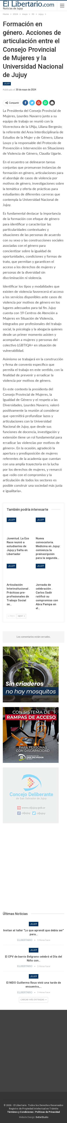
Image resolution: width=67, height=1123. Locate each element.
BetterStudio (42, 1117)
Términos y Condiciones (20, 1112)
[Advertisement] (33, 868)
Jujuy (7, 84)
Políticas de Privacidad (47, 1112)
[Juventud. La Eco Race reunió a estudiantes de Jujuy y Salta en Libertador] (19, 526)
